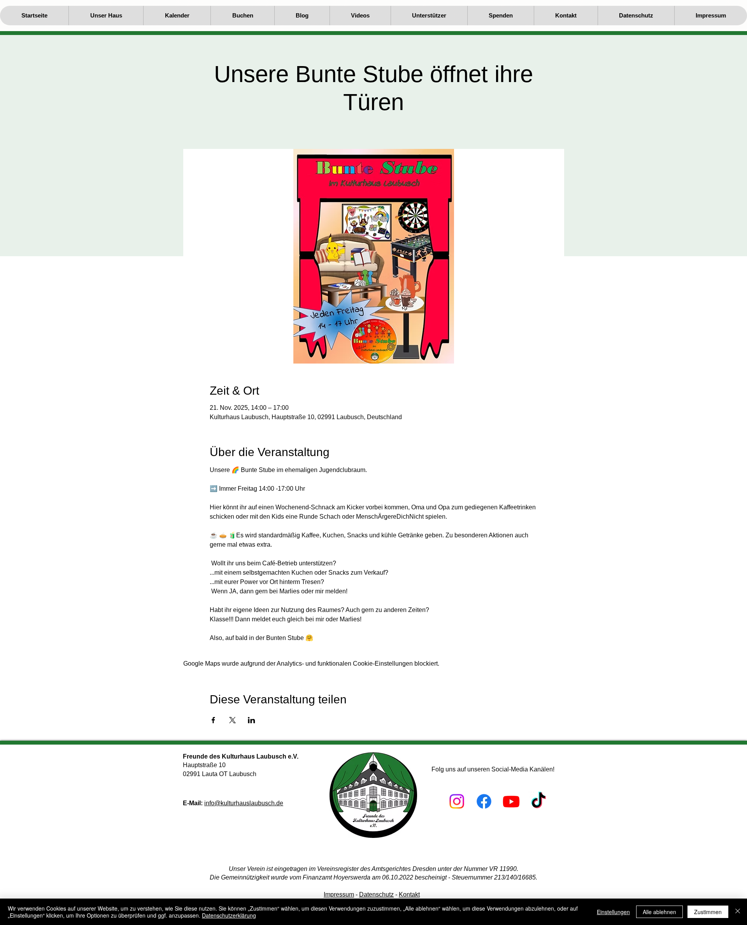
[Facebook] (484, 801)
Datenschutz (376, 894)
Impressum (339, 894)
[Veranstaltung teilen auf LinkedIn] (251, 720)
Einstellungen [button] (613, 912)
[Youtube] (511, 801)
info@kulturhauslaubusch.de (243, 803)
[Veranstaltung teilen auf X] (232, 720)
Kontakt (409, 894)
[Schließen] (737, 912)
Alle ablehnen (659, 912)
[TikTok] (538, 801)
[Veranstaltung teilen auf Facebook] (213, 720)
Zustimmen (708, 912)
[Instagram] (456, 801)
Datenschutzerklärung (229, 915)
